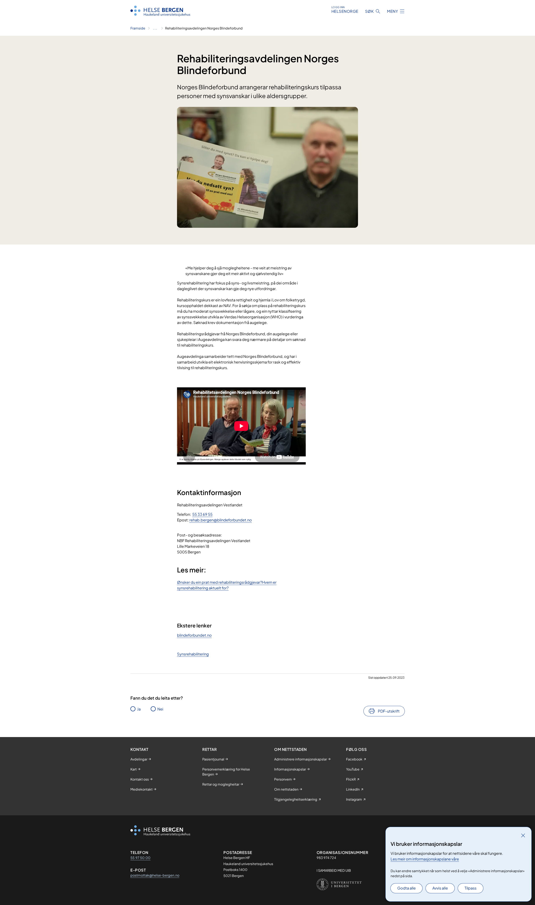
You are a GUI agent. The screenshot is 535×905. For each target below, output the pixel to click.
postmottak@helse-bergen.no (154, 875)
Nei (160, 709)
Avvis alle (440, 888)
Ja (139, 709)
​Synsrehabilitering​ (193, 654)
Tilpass (470, 888)
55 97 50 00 (140, 857)
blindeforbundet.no (194, 635)
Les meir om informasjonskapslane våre (425, 858)
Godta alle (406, 888)
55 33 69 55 (202, 514)
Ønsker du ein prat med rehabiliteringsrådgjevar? (219, 582)
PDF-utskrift (389, 711)
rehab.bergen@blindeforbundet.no (220, 519)
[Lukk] (523, 835)
